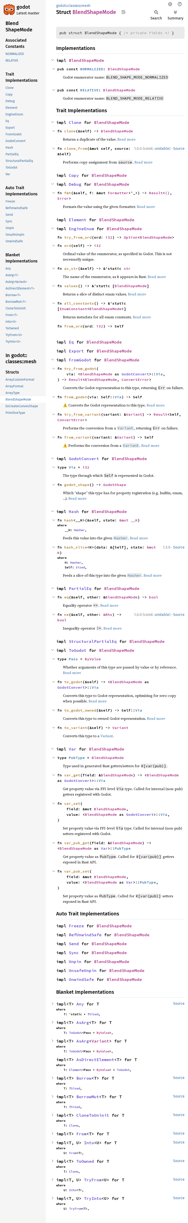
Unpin (75, 961)
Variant (134, 414)
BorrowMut (87, 1096)
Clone (75, 122)
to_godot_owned (80, 710)
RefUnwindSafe (85, 934)
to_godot (73, 682)
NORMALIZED (91, 69)
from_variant (78, 437)
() (167, 193)
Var (72, 749)
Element (77, 219)
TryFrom (93, 1179)
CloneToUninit (92, 1115)
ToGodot (77, 650)
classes (74, 5)
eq (66, 597)
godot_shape (76, 484)
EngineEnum (81, 228)
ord (67, 245)
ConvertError (135, 379)
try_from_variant (82, 414)
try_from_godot (80, 368)
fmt (67, 193)
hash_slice (75, 547)
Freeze (76, 925)
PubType (77, 757)
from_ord (73, 326)
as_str (71, 268)
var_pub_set (76, 871)
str (127, 268)
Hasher (79, 530)
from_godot (75, 397)
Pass (73, 659)
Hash (74, 511)
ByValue (93, 659)
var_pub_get (76, 843)
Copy (74, 175)
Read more (126, 139)
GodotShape (114, 484)
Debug (75, 184)
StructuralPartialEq (93, 641)
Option (131, 237)
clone (70, 131)
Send (74, 943)
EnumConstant (73, 308)
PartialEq (80, 588)
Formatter (118, 193)
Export (76, 351)
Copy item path (123, 12)
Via (159, 374)
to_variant (75, 727)
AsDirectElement (95, 1059)
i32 (108, 237)
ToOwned (85, 1161)
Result (156, 193)
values (71, 286)
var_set (72, 803)
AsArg (82, 1022)
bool (153, 597)
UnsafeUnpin (83, 970)
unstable (162, 148)
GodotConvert (135, 374)
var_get (72, 775)
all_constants (79, 303)
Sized (80, 567)
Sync (74, 952)
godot (23, 7)
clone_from (75, 148)
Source (179, 148)
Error (63, 198)
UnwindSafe (81, 979)
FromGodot (80, 360)
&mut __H (128, 520)
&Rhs (107, 614)
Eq (71, 342)
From (81, 1133)
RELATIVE (89, 90)
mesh (85, 5)
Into (89, 1142)
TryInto (93, 1198)
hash (68, 520)
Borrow (83, 1078)
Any (80, 1004)
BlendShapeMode (86, 60)
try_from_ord (78, 237)
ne (66, 614)
